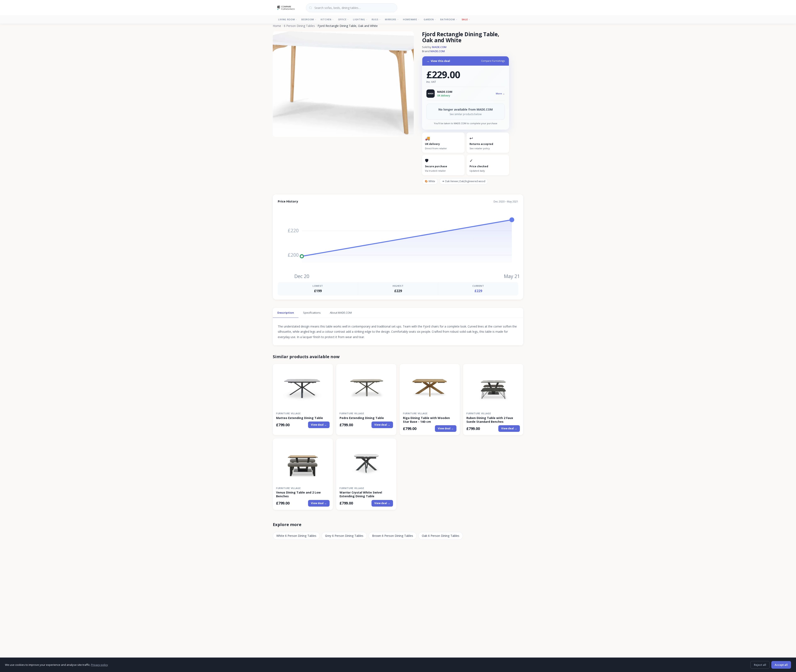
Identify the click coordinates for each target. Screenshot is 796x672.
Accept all (781, 665)
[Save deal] (327, 369)
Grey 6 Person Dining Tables (344, 536)
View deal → (319, 424)
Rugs (375, 19)
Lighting (359, 19)
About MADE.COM (341, 312)
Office (342, 19)
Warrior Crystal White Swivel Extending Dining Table (361, 494)
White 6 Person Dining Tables (296, 536)
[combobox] (351, 7)
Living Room (286, 19)
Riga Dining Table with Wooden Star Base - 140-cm (426, 420)
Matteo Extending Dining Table (299, 418)
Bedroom (307, 19)
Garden (429, 19)
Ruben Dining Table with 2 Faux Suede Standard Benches (489, 420)
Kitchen (326, 19)
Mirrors (390, 19)
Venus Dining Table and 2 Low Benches (298, 494)
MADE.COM (439, 47)
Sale (465, 19)
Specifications (312, 312)
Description (285, 312)
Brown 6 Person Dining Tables (392, 536)
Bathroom (447, 19)
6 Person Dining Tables (299, 26)
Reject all (760, 665)
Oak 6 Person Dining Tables (440, 536)
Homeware (410, 19)
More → (500, 93)
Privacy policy (99, 665)
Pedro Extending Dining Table (362, 418)
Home (277, 26)
